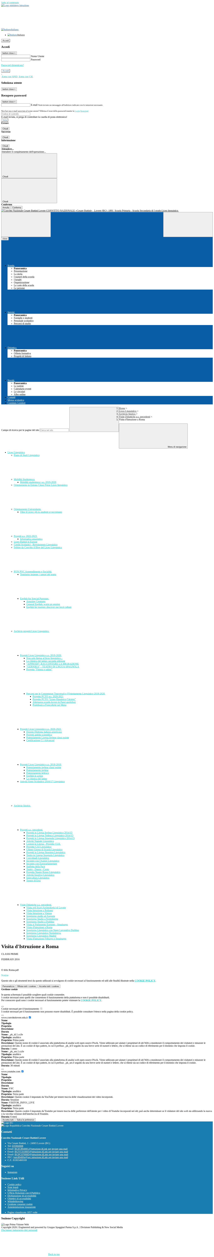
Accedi (6, 40)
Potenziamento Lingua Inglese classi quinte (47, 737)
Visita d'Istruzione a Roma (39, 927)
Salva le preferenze (25, 1120)
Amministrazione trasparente (22, 1207)
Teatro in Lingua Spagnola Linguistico (45, 855)
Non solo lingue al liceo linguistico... (44, 658)
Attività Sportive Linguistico (40, 875)
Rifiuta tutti (26, 986)
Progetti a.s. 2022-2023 (25, 536)
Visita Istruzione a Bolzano (39, 910)
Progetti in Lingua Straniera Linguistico (45, 852)
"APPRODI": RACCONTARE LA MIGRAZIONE (52, 663)
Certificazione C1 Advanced (40, 740)
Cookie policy (14, 1184)
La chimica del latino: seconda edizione (45, 661)
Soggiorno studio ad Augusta (40, 916)
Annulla (6, 207)
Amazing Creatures (35, 601)
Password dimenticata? (12, 65)
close (5, 239)
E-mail (34, 105)
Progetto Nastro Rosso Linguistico (43, 872)
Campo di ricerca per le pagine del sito (20, 430)
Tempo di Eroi (33, 880)
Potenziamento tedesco (37, 773)
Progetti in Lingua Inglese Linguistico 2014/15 (49, 832)
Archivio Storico (127, 414)
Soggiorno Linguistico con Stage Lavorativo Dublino (52, 930)
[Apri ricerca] (188, 224)
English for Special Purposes (34, 598)
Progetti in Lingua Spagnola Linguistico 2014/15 (50, 838)
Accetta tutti (49, 986)
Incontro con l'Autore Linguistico (42, 860)
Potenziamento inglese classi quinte (43, 767)
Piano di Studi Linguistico (26, 455)
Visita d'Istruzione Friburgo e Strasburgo (46, 938)
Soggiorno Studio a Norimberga (42, 919)
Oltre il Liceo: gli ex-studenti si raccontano (41, 512)
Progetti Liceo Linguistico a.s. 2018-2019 (41, 764)
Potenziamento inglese (37, 770)
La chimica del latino (36, 778)
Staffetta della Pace (35, 866)
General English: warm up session (43, 604)
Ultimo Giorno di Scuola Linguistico (44, 849)
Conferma (16, 207)
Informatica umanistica (31, 539)
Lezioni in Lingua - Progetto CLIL (43, 844)
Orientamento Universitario (27, 509)
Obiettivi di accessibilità (19, 1198)
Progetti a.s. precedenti (31, 829)
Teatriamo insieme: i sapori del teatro (38, 574)
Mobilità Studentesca (24, 479)
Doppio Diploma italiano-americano (44, 732)
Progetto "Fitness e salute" (39, 669)
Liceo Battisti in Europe (25, 541)
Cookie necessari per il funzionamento (20, 1008)
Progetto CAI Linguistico (38, 846)
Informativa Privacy (17, 1190)
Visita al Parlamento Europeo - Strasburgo (47, 924)
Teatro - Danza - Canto (37, 869)
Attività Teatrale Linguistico (40, 841)
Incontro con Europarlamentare (41, 863)
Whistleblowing (15, 1201)
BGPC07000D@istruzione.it (41, 1154)
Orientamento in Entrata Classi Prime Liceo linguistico (41, 485)
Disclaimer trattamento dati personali (19, 1230)
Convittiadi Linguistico (37, 858)
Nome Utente (37, 56)
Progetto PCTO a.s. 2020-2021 (48, 696)
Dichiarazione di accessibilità (22, 1195)
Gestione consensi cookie (20, 1204)
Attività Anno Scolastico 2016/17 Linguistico (42, 781)
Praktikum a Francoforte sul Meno (49, 705)
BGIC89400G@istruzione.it (41, 1149)
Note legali (13, 1187)
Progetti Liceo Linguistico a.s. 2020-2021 (41, 729)
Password (35, 59)
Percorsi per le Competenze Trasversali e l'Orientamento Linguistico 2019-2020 (65, 693)
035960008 (17, 1146)
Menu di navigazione (176, 447)
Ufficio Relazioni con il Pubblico (24, 1193)
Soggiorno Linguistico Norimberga (43, 933)
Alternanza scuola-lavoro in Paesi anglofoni (54, 702)
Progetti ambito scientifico (39, 734)
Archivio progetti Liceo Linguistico (31, 631)
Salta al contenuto (10, 2)
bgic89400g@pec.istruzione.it (40, 1157)
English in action (34, 775)
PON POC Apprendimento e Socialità (33, 571)
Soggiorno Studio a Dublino (40, 921)
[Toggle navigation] (26, 224)
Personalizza (8, 986)
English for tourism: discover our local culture (48, 607)
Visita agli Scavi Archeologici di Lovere (46, 907)
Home (122, 408)
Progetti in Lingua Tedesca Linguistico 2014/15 (49, 835)
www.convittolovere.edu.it (14, 1017)
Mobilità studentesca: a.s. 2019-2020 (38, 482)
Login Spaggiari (82, 111)
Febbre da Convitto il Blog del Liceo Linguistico (38, 547)
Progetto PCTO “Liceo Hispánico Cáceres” (54, 699)
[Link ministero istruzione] (15, 5)
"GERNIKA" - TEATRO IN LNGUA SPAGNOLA (52, 666)
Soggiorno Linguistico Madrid (41, 935)
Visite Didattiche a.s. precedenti (134, 416)
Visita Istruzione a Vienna (39, 913)
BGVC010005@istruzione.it (41, 1151)
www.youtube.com (11, 1071)
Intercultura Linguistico (37, 877)
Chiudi (5, 129)
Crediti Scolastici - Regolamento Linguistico (35, 544)
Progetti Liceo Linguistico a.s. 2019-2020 (41, 655)
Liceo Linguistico (128, 411)
